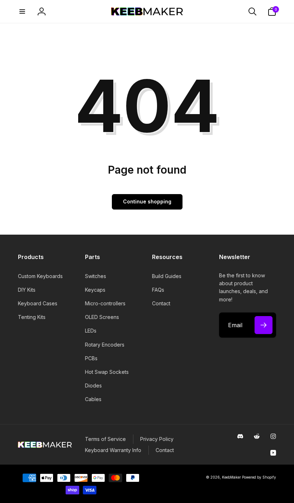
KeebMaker (231, 477)
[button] (22, 11)
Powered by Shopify (259, 477)
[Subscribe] (263, 325)
